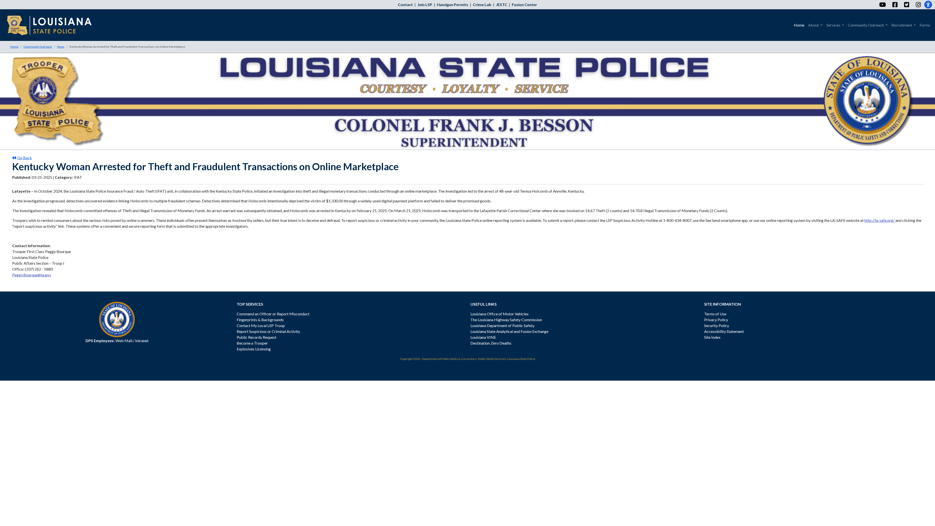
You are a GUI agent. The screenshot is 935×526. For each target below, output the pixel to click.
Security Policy (716, 325)
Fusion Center (524, 4)
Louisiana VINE (483, 337)
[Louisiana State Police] (53, 25)
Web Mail (123, 340)
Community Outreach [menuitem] (866, 25)
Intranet (142, 340)
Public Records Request (256, 337)
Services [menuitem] (833, 25)
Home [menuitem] (799, 25)
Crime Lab (482, 4)
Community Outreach (37, 46)
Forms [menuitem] (925, 25)
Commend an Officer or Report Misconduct (273, 313)
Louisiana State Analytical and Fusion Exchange (509, 331)
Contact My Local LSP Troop (261, 325)
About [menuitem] (814, 25)
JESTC (501, 4)
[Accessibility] (928, 5)
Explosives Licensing (254, 349)
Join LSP (424, 4)
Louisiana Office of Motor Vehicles (499, 313)
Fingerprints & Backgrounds (260, 319)
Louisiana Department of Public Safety (502, 325)
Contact (405, 4)
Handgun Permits (452, 4)
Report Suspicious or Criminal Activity (268, 331)
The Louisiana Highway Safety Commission (506, 319)
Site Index (712, 337)
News (61, 46)
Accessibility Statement (724, 331)
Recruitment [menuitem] (902, 25)
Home (14, 46)
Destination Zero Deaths (490, 343)
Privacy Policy (716, 319)
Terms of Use (715, 313)
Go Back (24, 157)
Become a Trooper (252, 343)
